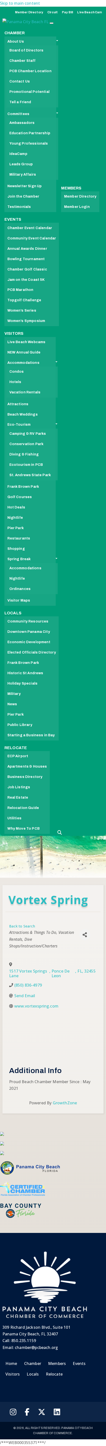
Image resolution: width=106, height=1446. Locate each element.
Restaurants (18, 538)
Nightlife (15, 518)
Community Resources (28, 621)
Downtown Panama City (28, 632)
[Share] (84, 934)
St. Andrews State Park (30, 475)
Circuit (52, 12)
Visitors (13, 333)
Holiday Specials (22, 683)
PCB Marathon (20, 290)
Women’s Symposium (26, 321)
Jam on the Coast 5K (26, 280)
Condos (16, 371)
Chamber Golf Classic (27, 269)
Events (12, 219)
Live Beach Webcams (26, 342)
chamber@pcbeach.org (36, 1347)
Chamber (14, 33)
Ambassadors (22, 123)
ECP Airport (17, 756)
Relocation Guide (23, 808)
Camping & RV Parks (27, 434)
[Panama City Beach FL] (26, 23)
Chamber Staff (22, 61)
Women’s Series (21, 310)
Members (71, 188)
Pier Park (15, 528)
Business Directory (25, 777)
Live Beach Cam (89, 12)
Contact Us (19, 81)
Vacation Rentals (25, 392)
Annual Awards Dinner (27, 249)
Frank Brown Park (23, 486)
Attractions (18, 404)
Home (11, 1363)
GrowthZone (65, 1103)
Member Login (77, 207)
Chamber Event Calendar (29, 228)
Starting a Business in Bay (31, 735)
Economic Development (28, 642)
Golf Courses (19, 497)
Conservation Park (26, 444)
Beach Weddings (22, 414)
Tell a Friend (20, 102)
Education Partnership (29, 133)
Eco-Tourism (19, 424)
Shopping (16, 549)
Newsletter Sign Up (24, 186)
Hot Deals (16, 507)
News (12, 704)
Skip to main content (20, 3)
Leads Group (21, 164)
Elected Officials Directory (31, 652)
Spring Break (19, 559)
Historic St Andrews (25, 673)
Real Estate (17, 797)
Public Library (19, 725)
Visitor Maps (18, 600)
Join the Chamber (23, 196)
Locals (12, 613)
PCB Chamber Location (30, 71)
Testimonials (19, 207)
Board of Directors (26, 50)
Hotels (15, 382)
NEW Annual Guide (24, 352)
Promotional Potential (29, 92)
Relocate (15, 748)
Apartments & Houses (27, 766)
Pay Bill (67, 12)
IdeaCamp (18, 154)
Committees (18, 114)
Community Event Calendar (31, 238)
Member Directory (29, 12)
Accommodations (23, 363)
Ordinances (20, 589)
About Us (15, 41)
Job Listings (18, 787)
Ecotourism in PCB (26, 465)
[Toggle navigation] (51, 23)
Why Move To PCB (23, 828)
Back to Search (22, 926)
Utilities (14, 818)
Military (14, 694)
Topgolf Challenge (24, 300)
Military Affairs (22, 174)
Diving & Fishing (24, 454)
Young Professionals (28, 143)
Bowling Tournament (26, 259)
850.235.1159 (23, 1340)
